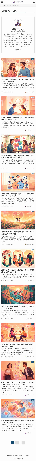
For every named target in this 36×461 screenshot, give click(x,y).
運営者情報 (9, 455)
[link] (16, 50)
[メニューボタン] (2, 2)
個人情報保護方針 (17, 455)
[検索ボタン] (34, 2)
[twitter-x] (19, 50)
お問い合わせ (26, 455)
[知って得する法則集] (18, 2)
